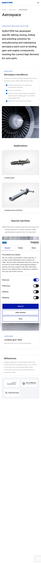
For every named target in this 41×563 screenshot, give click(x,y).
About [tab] (34, 248)
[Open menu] (38, 2)
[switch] (36, 285)
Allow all (20, 306)
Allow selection (20, 312)
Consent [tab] (7, 248)
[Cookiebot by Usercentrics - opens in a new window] (30, 242)
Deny (20, 319)
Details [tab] (20, 248)
